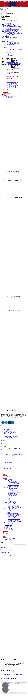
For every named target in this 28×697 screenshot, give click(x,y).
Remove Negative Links (13, 485)
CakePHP (9, 72)
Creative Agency (7, 28)
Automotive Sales (7, 25)
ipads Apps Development (13, 505)
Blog (4, 536)
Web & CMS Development (11, 508)
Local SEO (10, 480)
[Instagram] (9, 422)
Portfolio (5, 537)
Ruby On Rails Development (14, 490)
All (3, 24)
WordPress (5, 46)
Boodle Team (8, 476)
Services (5, 478)
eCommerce (6, 29)
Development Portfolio (10, 538)
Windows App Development (14, 507)
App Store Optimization (13, 486)
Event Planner (6, 30)
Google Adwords (11, 493)
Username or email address (6, 545)
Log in (10, 549)
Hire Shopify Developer (13, 520)
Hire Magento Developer (13, 517)
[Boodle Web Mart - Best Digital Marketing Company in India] (4, 9)
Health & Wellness (7, 32)
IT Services (7, 487)
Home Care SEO (9, 523)
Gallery (4, 532)
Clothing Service (7, 26)
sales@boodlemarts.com (10, 1)
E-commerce (8, 496)
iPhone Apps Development (14, 503)
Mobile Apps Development (11, 502)
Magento (5, 47)
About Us (5, 475)
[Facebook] (3, 422)
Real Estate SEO (9, 529)
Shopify (9, 500)
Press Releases (6, 534)
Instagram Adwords (12, 494)
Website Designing (12, 488)
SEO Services (8, 479)
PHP (9, 512)
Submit (14, 692)
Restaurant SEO (9, 528)
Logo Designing (11, 489)
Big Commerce (11, 501)
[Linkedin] (12, 422)
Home (4, 474)
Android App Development (14, 506)
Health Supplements (8, 33)
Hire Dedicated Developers (11, 513)
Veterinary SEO (8, 525)
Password (2, 547)
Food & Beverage (7, 31)
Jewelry (5, 35)
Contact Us (5, 533)
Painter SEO (8, 526)
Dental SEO (8, 527)
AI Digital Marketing (12, 482)
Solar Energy (6, 36)
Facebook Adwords (12, 495)
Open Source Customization (14, 492)
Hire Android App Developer (14, 514)
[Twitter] (6, 422)
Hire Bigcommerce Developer (14, 521)
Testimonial (5, 531)
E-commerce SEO (12, 481)
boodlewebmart (21, 1)
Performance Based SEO (13, 483)
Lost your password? (5, 552)
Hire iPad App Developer (13, 515)
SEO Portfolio (8, 539)
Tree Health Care (7, 37)
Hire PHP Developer (12, 516)
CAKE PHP (10, 509)
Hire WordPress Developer (14, 519)
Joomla (9, 510)
